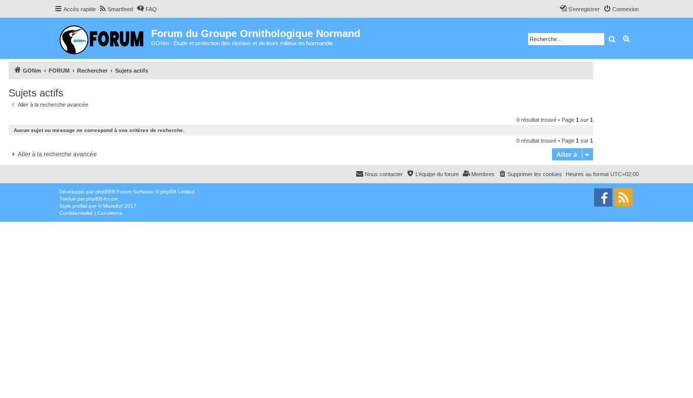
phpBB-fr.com (102, 199)
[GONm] (102, 38)
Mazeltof (113, 206)
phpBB (103, 191)
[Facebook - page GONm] (603, 197)
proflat (80, 206)
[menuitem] (115, 9)
